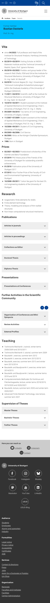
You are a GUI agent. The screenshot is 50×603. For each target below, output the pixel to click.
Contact (27, 453)
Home (2, 18)
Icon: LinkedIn (38, 487)
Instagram (35, 448)
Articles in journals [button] (12, 225)
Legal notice (7, 542)
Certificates (6, 551)
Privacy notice (7, 545)
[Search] (43, 2)
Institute (7, 18)
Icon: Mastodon (12, 487)
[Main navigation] (45, 11)
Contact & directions (10, 564)
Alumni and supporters (11, 528)
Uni (3, 3)
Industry (5, 531)
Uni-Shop (5, 576)
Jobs (4, 570)
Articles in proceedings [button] (14, 236)
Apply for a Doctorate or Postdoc (15, 573)
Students (5, 522)
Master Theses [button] (10, 410)
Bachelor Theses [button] (11, 417)
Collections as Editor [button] (13, 247)
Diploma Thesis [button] (11, 268)
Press (4, 567)
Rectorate (6, 587)
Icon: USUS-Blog (25, 501)
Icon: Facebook (12, 473)
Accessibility (7, 548)
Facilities (5, 593)
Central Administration (11, 595)
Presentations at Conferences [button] (17, 286)
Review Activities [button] (11, 324)
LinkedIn (18, 448)
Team (14, 18)
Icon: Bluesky (38, 473)
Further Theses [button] (11, 425)
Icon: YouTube (25, 487)
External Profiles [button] (11, 331)
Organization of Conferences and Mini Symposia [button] (21, 315)
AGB (3, 554)
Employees (6, 525)
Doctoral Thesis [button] (11, 258)
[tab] (25, 225)
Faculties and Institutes (11, 590)
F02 (11, 3)
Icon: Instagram (25, 473)
